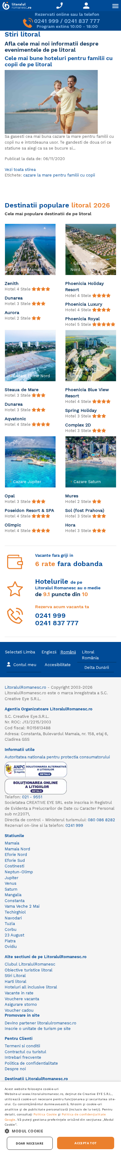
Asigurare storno (21, 1004)
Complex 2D (78, 424)
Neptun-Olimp (19, 872)
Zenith (12, 283)
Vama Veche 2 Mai (22, 906)
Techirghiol (15, 912)
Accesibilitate (58, 664)
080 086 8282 (101, 820)
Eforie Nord (16, 854)
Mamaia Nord (17, 849)
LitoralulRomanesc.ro (25, 687)
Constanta (15, 900)
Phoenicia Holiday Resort (84, 286)
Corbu (10, 929)
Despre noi (15, 1069)
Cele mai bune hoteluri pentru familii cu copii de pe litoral (59, 61)
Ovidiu (11, 946)
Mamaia (12, 843)
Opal (10, 495)
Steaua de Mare (21, 389)
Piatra (10, 941)
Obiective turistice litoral (28, 970)
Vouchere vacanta (22, 999)
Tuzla (10, 923)
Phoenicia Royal (82, 318)
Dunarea (14, 297)
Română (68, 652)
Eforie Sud (15, 860)
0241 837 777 (82, 21)
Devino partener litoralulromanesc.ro (40, 1023)
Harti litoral (15, 981)
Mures (71, 495)
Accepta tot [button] (85, 1143)
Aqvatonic (15, 418)
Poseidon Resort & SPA (29, 510)
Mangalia (13, 894)
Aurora (12, 312)
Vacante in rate (19, 993)
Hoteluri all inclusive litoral (31, 987)
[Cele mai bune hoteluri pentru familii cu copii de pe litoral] (51, 101)
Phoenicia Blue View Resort (87, 392)
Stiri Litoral (15, 975)
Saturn (11, 889)
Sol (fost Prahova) (84, 510)
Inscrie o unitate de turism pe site (38, 1028)
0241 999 (46, 21)
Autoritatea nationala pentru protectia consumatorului (57, 757)
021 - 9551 (32, 797)
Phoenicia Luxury (83, 304)
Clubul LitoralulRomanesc (30, 964)
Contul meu (24, 664)
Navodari (13, 918)
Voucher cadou (19, 1010)
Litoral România (90, 655)
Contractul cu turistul (25, 1051)
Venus (10, 883)
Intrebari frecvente (23, 1057)
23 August (14, 935)
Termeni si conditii (22, 1046)
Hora (70, 524)
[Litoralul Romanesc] (15, 6)
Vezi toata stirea (20, 169)
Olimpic (13, 524)
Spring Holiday (81, 410)
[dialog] (60, 1119)
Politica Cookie (45, 1114)
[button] (60, 1130)
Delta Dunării (96, 667)
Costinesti (14, 866)
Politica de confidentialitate (31, 1063)
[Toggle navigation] (115, 5)
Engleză (49, 652)
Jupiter (11, 877)
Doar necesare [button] (29, 1143)
